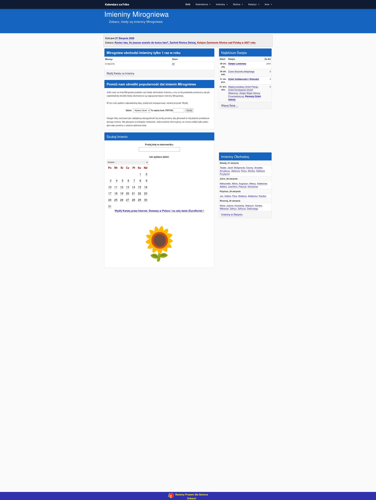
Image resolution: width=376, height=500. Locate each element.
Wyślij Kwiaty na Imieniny (120, 73)
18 (116, 193)
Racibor (262, 195)
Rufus (244, 170)
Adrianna (235, 170)
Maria (222, 205)
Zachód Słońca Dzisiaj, (183, 42)
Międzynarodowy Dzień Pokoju (243, 86)
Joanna (229, 205)
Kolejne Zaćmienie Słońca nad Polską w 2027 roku (226, 42)
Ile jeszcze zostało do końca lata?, (149, 42)
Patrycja (242, 186)
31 (109, 206)
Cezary (249, 167)
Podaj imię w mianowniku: (159, 144)
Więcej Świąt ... (229, 105)
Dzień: (129, 110)
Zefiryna (242, 208)
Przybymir (225, 173)
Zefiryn (233, 208)
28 (133, 200)
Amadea (258, 167)
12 (121, 187)
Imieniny (221, 4)
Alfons (235, 183)
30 (145, 200)
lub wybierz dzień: (159, 156)
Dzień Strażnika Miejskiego (241, 71)
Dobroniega (252, 208)
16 (145, 187)
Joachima (232, 186)
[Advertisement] (245, 130)
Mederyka (253, 195)
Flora (234, 195)
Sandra (258, 205)
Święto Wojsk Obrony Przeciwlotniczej (244, 94)
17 (109, 193)
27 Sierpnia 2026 (124, 38)
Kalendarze (202, 4)
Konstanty (239, 205)
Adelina (223, 186)
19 (121, 193)
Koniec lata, (122, 42)
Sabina (227, 195)
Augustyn (243, 183)
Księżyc (252, 4)
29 (139, 200)
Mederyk (242, 195)
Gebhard (260, 170)
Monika (251, 170)
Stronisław (253, 186)
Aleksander (225, 183)
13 (127, 187)
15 (139, 187)
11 (116, 187)
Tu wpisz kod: (158, 110)
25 (116, 200)
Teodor (223, 167)
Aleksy (252, 183)
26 (121, 200)
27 (127, 200)
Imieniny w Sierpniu (231, 214)
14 (133, 187)
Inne (267, 4)
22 (139, 193)
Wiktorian (224, 208)
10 (109, 187)
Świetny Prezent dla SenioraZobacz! (191, 496)
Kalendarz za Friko (117, 4)
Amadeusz (225, 170)
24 (173, 63)
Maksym (249, 205)
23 (145, 193)
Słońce (237, 4)
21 (133, 193)
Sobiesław (262, 183)
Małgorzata (239, 167)
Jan (221, 195)
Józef (230, 167)
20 (127, 193)
